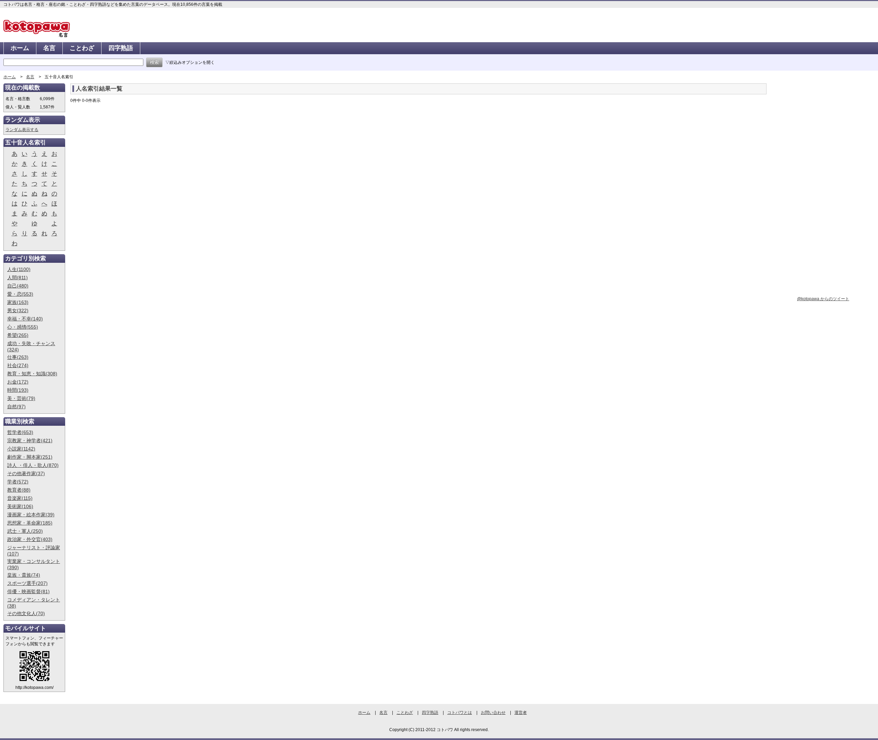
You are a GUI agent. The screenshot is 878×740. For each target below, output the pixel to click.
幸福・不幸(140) (25, 318)
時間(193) (17, 390)
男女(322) (17, 310)
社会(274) (17, 365)
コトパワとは (459, 712)
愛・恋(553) (20, 294)
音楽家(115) (20, 498)
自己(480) (17, 286)
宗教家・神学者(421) (29, 440)
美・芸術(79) (21, 398)
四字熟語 (120, 48)
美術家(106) (20, 506)
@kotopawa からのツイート (823, 298)
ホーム (20, 48)
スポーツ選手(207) (27, 583)
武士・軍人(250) (25, 531)
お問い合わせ (493, 712)
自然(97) (16, 406)
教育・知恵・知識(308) (32, 373)
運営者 (520, 712)
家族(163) (17, 302)
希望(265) (17, 335)
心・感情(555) (22, 327)
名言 (49, 48)
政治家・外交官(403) (29, 539)
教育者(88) (19, 490)
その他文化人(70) (26, 613)
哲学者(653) (20, 432)
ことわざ (82, 48)
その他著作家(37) (26, 473)
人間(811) (17, 277)
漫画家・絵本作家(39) (31, 514)
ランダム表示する (21, 129)
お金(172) (17, 382)
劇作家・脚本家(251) (29, 457)
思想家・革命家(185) (29, 523)
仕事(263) (17, 357)
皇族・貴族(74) (23, 575)
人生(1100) (19, 269)
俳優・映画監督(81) (28, 591)
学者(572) (17, 481)
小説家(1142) (21, 448)
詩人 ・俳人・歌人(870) (33, 465)
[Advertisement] (128, 162)
